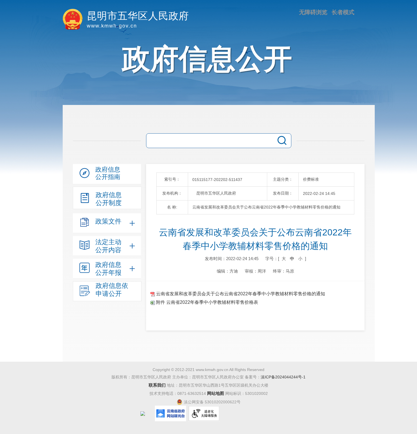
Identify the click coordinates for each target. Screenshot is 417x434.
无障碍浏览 (313, 12)
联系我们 (157, 385)
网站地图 (215, 393)
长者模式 (343, 12)
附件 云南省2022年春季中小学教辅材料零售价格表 (206, 302)
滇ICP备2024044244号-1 (283, 377)
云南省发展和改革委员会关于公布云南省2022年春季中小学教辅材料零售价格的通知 (240, 293)
